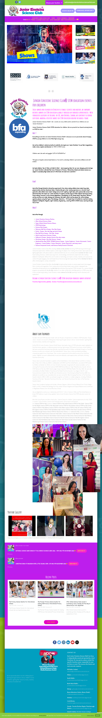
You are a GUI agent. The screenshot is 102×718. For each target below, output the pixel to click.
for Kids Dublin (58, 413)
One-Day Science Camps (54, 239)
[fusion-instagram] (63, 642)
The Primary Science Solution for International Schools (22, 603)
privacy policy (42, 715)
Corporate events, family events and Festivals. (66, 401)
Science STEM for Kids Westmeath (50, 405)
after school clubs (52, 399)
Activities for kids (86, 259)
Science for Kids (74, 411)
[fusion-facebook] (55, 642)
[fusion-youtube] (72, 642)
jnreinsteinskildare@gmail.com (80, 675)
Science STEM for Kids (41, 403)
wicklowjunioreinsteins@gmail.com (82, 697)
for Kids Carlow (70, 415)
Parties (43, 399)
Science (87, 411)
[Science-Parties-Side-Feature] (85, 26)
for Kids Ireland (41, 413)
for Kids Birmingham (79, 417)
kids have (56, 268)
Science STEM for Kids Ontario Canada (71, 409)
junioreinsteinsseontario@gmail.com (82, 708)
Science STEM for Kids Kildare (58, 407)
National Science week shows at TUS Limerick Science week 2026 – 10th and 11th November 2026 (45, 551)
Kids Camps (43, 227)
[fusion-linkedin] (68, 642)
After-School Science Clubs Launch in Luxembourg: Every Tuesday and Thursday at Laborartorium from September (78, 603)
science (66, 272)
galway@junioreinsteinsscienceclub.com (82, 689)
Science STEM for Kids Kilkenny (41, 407)
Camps (64, 399)
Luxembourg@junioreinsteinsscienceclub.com (79, 703)
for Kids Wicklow (52, 415)
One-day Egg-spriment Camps (53, 231)
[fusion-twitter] (59, 642)
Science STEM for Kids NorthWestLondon (50, 409)
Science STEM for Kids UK (73, 407)
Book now (81, 551)
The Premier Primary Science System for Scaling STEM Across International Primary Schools (49, 603)
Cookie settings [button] (90, 715)
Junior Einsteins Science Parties (45, 219)
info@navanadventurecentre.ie (75, 694)
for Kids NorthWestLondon (44, 419)
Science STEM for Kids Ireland (61, 403)
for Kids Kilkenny (87, 415)
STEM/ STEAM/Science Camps (55, 241)
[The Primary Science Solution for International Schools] (22, 589)
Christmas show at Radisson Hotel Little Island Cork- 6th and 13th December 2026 (41, 564)
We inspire (64, 145)
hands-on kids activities (63, 248)
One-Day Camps (54, 233)
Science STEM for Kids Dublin (77, 403)
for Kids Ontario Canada (66, 419)
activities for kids (83, 252)
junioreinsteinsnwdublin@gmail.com (76, 685)
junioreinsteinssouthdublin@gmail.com (77, 680)
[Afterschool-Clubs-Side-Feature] (85, 53)
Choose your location (53, 3)
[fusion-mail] (77, 642)
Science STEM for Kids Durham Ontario (57, 411)
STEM (34, 138)
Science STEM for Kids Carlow (84, 405)
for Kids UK (62, 417)
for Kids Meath (75, 413)
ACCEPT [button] (97, 715)
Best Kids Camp (37, 399)
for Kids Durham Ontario (60, 421)
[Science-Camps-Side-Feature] (85, 40)
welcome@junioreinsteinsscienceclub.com (80, 2)
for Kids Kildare (45, 417)
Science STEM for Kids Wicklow (67, 405)
